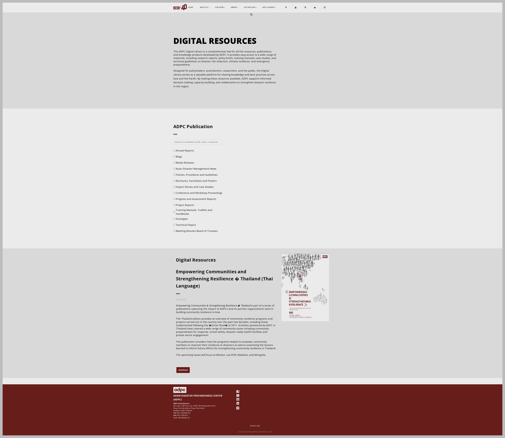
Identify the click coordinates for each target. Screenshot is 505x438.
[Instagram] (324, 7)
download (183, 370)
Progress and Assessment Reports (196, 199)
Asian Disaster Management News (196, 168)
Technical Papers (186, 224)
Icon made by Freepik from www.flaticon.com (255, 432)
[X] (305, 7)
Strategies (182, 218)
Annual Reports (185, 150)
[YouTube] (296, 7)
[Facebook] (286, 7)
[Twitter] (238, 395)
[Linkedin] (315, 7)
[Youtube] (238, 399)
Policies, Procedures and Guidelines (197, 174)
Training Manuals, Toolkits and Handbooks (194, 212)
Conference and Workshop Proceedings (199, 192)
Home (190, 7)
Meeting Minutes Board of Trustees (197, 230)
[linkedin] (238, 403)
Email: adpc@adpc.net (181, 418)
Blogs (179, 156)
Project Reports (185, 205)
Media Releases (185, 162)
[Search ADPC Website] (251, 14)
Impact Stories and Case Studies (195, 186)
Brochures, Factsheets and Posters (196, 180)
